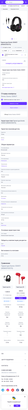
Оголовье (3, 198)
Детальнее (6, 301)
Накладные (4, 160)
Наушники (5, 9)
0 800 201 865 (6, 370)
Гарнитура (3, 225)
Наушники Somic (15, 9)
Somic (2, 139)
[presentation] (3, 24)
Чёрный (3, 245)
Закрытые (3, 203)
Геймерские (4, 166)
